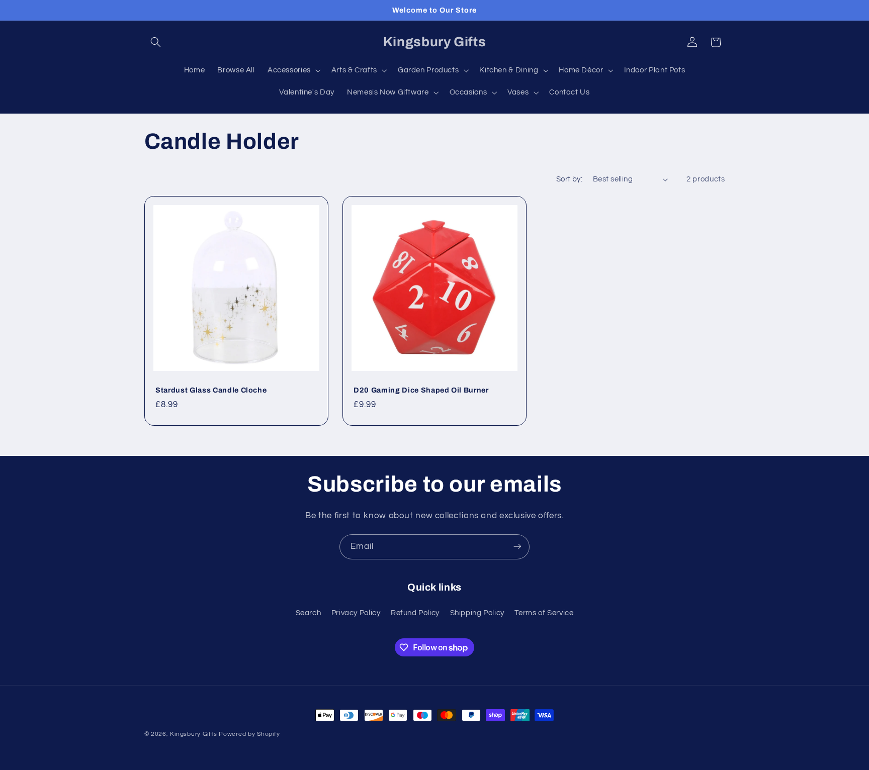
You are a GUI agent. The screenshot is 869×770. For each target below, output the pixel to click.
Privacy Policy (356, 613)
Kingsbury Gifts (193, 734)
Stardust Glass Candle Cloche (211, 390)
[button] (155, 42)
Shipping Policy (477, 613)
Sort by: (569, 179)
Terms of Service (543, 613)
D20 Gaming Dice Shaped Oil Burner (421, 390)
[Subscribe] (517, 546)
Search (308, 613)
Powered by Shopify (249, 734)
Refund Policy (415, 613)
